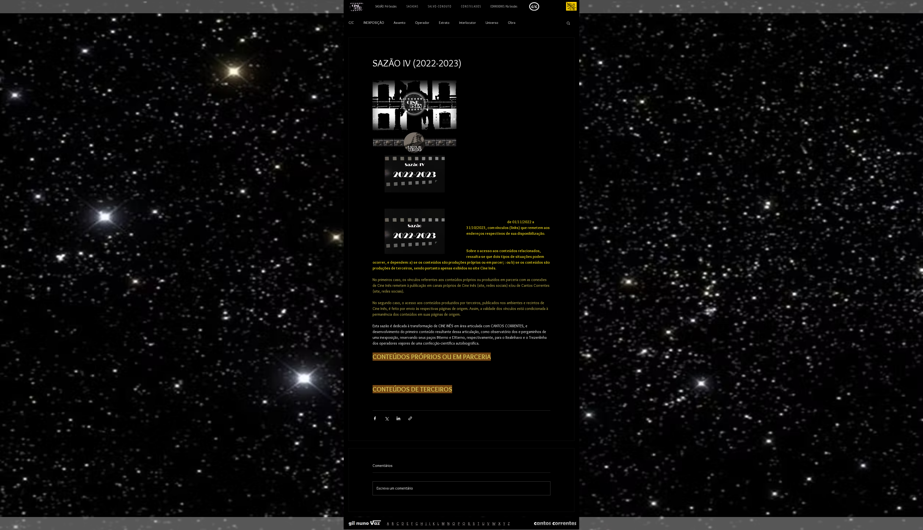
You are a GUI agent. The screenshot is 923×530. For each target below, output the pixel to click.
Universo (492, 22)
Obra (511, 22)
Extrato (444, 22)
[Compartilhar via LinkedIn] (398, 418)
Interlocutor (467, 22)
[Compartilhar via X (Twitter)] (386, 418)
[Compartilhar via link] (410, 418)
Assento (399, 22)
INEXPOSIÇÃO (373, 22)
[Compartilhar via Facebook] (375, 418)
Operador (422, 22)
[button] (568, 23)
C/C (351, 22)
